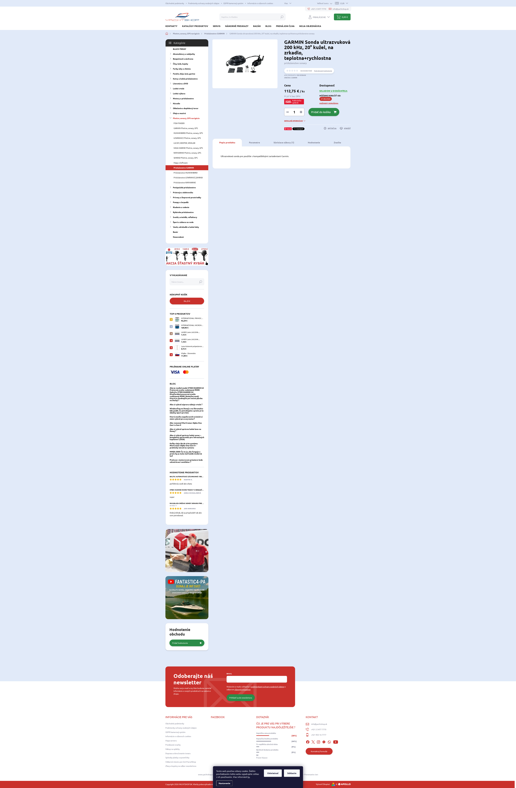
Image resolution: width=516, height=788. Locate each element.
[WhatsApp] (329, 741)
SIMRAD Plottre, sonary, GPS (186, 157)
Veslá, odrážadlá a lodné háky (186, 227)
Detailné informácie (293, 121)
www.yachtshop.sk (206, 774)
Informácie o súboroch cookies (260, 3)
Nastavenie (224, 783)
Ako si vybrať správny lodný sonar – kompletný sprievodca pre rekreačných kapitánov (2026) (187, 437)
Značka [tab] (337, 142)
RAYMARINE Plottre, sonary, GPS (187, 153)
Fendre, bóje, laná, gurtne (184, 73)
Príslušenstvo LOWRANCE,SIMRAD (188, 177)
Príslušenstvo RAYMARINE (185, 182)
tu (249, 776)
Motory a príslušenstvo (183, 98)
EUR (342, 3)
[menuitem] (172, 26)
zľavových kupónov (243, 689)
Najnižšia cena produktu (266, 733)
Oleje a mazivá (179, 113)
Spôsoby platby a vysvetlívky (177, 757)
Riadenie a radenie (181, 207)
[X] (313, 741)
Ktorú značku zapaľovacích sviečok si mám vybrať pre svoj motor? (186, 417)
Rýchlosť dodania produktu (267, 750)
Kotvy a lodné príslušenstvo (185, 78)
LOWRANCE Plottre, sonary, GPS (187, 138)
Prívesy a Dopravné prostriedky (187, 197)
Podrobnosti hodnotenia (323, 71)
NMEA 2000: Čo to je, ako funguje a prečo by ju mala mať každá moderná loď (186, 453)
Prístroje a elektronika (183, 192)
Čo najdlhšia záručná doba (267, 744)
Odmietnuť (272, 773)
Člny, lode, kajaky (180, 64)
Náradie (176, 103)
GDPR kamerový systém (233, 3)
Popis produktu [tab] (227, 142)
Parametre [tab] (254, 142)
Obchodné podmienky (174, 3)
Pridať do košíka (321, 112)
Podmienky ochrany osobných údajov (203, 3)
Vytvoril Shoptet (323, 784)
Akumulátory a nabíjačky (184, 54)
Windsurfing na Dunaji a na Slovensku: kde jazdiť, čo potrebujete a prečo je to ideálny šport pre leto (187, 410)
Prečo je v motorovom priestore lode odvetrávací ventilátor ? (186, 461)
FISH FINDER (179, 123)
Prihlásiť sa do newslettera (240, 697)
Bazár (175, 232)
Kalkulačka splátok (296, 101)
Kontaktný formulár (319, 751)
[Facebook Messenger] (324, 741)
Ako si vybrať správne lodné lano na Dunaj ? (185, 430)
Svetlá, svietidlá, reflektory (185, 217)
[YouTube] (336, 741)
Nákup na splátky (172, 749)
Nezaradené (178, 237)
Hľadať (282, 17)
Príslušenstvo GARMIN (184, 167)
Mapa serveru (171, 740)
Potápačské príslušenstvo (184, 187)
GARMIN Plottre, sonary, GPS (186, 128)
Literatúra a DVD (180, 83)
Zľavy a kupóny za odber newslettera (180, 766)
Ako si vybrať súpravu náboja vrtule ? (186, 404)
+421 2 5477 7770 (318, 729)
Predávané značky (173, 744)
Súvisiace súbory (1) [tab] (284, 142)
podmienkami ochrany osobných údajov (267, 686)
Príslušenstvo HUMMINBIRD (186, 172)
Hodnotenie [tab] (314, 142)
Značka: (290, 78)
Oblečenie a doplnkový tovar (185, 108)
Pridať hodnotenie (180, 643)
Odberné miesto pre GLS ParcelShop (180, 762)
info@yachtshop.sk (319, 724)
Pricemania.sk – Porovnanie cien (304, 774)
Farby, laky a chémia (182, 68)
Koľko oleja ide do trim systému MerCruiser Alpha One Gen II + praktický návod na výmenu (184, 445)
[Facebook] (308, 741)
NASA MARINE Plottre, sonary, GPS (188, 148)
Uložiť (289, 129)
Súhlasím (291, 773)
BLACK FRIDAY (179, 49)
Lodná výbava (179, 93)
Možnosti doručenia (328, 103)
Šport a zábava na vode (183, 222)
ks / (187, 301)
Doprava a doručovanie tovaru (178, 753)
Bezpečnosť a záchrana (183, 59)
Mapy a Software (181, 162)
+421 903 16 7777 (318, 735)
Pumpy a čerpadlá (181, 202)
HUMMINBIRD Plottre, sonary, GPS (188, 133)
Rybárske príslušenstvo (183, 212)
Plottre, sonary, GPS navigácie (186, 118)
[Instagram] (318, 741)
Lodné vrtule (178, 88)
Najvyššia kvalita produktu (267, 738)
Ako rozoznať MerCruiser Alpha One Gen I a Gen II (186, 424)
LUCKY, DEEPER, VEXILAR (184, 143)
